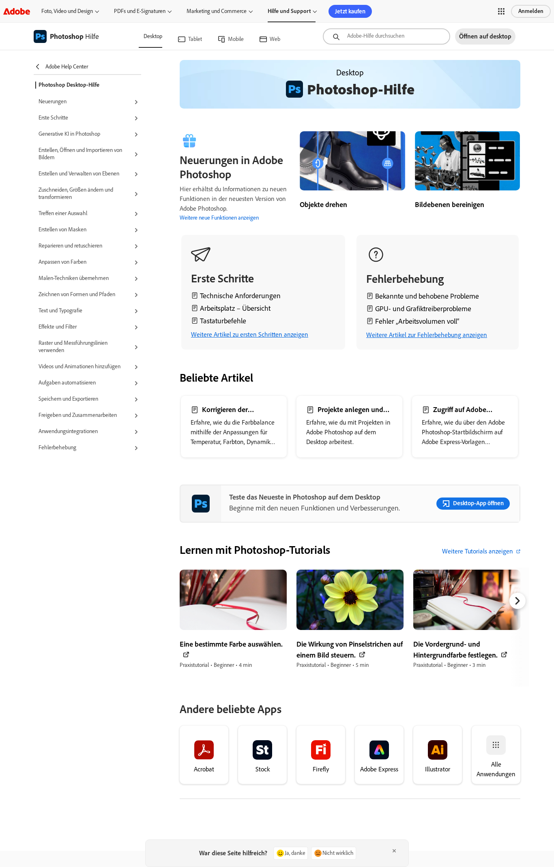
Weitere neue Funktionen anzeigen (219, 217)
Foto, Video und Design (67, 11)
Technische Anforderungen (240, 295)
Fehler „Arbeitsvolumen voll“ (417, 321)
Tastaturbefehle (223, 320)
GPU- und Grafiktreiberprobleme (423, 308)
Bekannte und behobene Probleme (427, 296)
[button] (501, 11)
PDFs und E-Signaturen (139, 11)
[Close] (394, 850)
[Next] (517, 601)
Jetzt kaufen (350, 11)
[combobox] (386, 36)
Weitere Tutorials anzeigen (477, 551)
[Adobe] (16, 11)
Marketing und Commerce (217, 11)
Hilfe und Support (289, 11)
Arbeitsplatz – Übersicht (235, 308)
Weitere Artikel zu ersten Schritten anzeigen (249, 334)
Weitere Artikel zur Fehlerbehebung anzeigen (426, 335)
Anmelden (530, 11)
